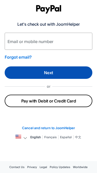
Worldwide (80, 167)
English (35, 137)
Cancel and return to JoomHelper (48, 128)
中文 (78, 137)
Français (50, 137)
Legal (43, 167)
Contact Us (17, 167)
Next (48, 72)
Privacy (32, 167)
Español (66, 137)
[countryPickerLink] (18, 137)
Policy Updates (60, 167)
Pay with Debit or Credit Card (48, 100)
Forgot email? (18, 57)
